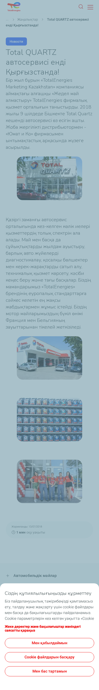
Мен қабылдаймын (49, 643)
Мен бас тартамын (49, 671)
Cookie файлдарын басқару (49, 657)
